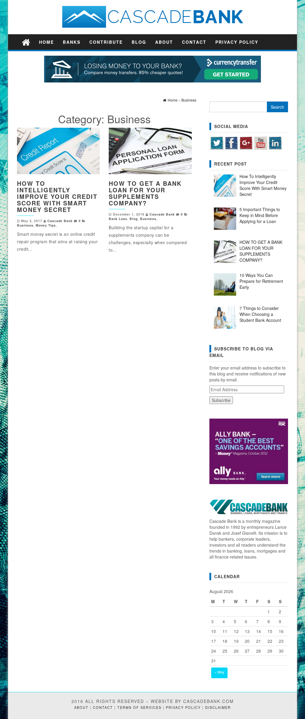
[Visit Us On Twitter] (216, 142)
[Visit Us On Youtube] (260, 142)
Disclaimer (218, 707)
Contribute (106, 42)
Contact (194, 42)
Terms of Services (139, 707)
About (164, 42)
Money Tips (46, 225)
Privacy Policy (236, 42)
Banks (71, 42)
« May (219, 671)
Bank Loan (118, 218)
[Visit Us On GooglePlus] (246, 142)
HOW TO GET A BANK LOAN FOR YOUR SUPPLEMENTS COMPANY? (145, 193)
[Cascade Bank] (26, 41)
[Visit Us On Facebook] (231, 142)
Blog (139, 42)
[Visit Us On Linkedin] (275, 142)
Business (25, 225)
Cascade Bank (60, 221)
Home (46, 42)
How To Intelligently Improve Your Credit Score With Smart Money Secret (57, 196)
